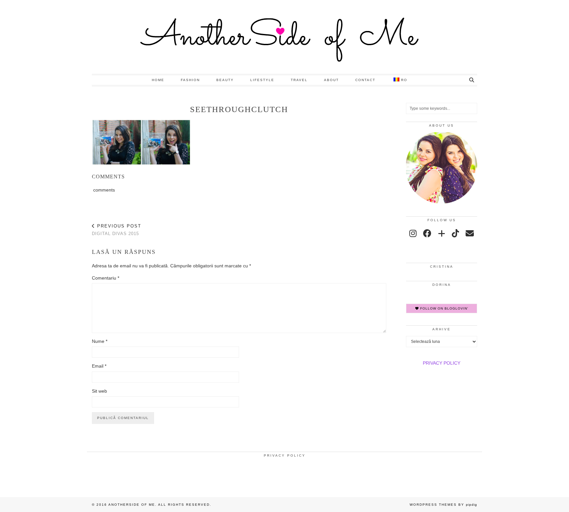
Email (99, 366)
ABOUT (331, 80)
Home (158, 80)
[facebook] (427, 233)
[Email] (470, 233)
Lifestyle (262, 80)
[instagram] (413, 233)
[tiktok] (455, 233)
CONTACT (365, 80)
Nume (99, 341)
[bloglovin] (441, 233)
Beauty (225, 80)
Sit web (99, 391)
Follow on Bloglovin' (443, 308)
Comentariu (105, 278)
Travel (299, 80)
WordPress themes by (443, 504)
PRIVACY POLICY (441, 363)
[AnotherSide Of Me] (284, 37)
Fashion (190, 80)
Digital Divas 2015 (116, 230)
